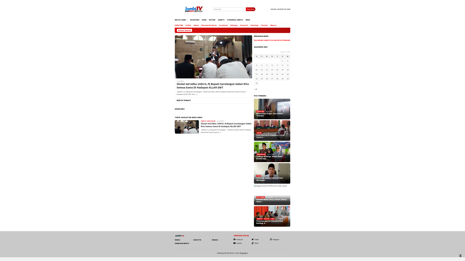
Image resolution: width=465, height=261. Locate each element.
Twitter (256, 240)
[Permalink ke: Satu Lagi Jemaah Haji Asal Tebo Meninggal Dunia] (272, 173)
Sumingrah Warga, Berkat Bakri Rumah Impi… (269, 157)
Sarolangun (211, 121)
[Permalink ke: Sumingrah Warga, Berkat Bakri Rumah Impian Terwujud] (272, 152)
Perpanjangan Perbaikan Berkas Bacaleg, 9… (269, 222)
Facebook (239, 240)
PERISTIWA (260, 111)
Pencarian (250, 9)
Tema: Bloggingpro (241, 253)
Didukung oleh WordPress (225, 253)
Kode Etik (197, 240)
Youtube (239, 243)
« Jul (255, 89)
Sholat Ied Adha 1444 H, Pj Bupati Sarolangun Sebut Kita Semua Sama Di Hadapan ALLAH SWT (213, 85)
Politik (266, 219)
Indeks (177, 240)
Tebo (258, 176)
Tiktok (256, 243)
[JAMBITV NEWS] (194, 9)
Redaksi (215, 240)
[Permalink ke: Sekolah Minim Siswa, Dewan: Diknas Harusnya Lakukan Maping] (272, 195)
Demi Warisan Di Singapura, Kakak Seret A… (270, 136)
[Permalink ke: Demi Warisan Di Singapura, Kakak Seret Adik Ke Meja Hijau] (272, 130)
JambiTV (203, 121)
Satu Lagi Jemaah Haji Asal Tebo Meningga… (269, 179)
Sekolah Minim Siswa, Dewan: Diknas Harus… (271, 200)
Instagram (276, 240)
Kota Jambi (260, 197)
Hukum (259, 133)
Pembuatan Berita (182, 243)
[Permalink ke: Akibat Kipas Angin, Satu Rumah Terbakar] (272, 109)
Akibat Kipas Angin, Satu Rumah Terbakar (269, 114)
